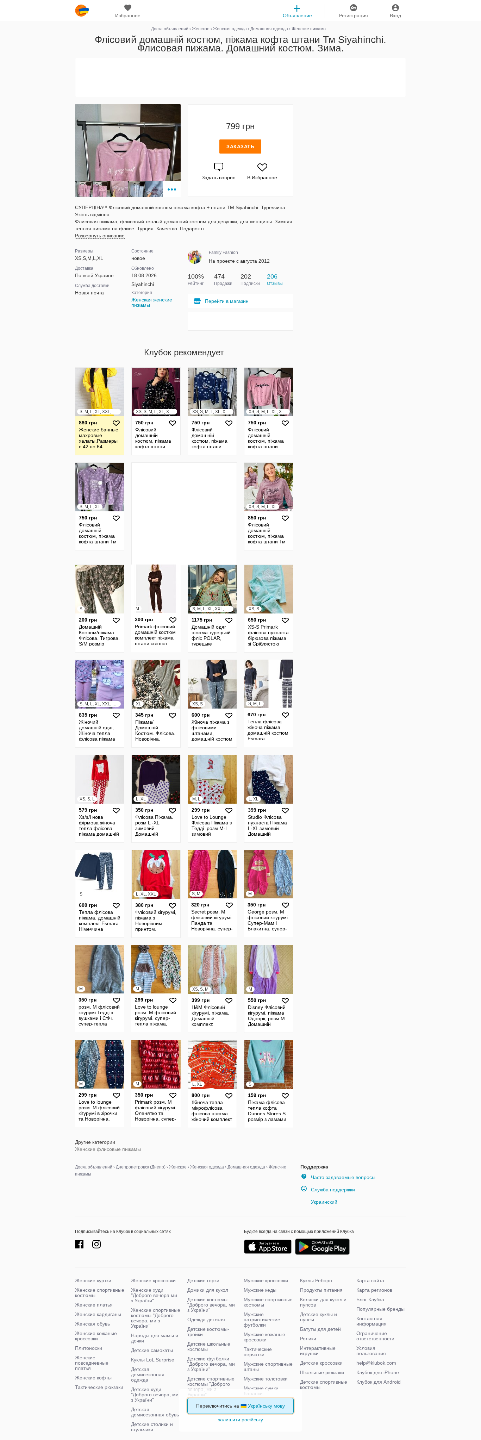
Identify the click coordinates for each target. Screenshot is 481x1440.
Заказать (240, 146)
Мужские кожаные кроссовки (264, 1337)
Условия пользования (371, 1350)
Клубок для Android (378, 1382)
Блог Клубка (370, 1299)
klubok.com (82, 11)
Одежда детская (206, 1319)
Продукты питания (321, 1290)
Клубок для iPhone (377, 1372)
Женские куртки (93, 1280)
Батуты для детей (320, 1329)
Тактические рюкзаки (99, 1387)
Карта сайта (370, 1280)
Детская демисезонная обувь (155, 1412)
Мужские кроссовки (266, 1280)
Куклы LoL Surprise (152, 1360)
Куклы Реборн (316, 1280)
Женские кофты (93, 1377)
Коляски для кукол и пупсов (323, 1302)
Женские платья (94, 1305)
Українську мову (266, 1406)
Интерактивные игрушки (318, 1350)
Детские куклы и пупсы (318, 1316)
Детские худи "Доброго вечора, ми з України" (155, 1394)
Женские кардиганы (98, 1314)
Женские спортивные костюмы (99, 1292)
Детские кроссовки (321, 1363)
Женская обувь (92, 1324)
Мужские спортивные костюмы (268, 1302)
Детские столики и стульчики (152, 1426)
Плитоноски (88, 1348)
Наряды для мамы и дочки (154, 1338)
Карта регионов (374, 1290)
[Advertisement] (240, 77)
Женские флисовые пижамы (108, 1149)
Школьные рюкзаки (322, 1372)
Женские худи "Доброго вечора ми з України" (154, 1295)
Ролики (308, 1338)
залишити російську (240, 1419)
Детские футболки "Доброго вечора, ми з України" (211, 1364)
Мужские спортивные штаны (268, 1366)
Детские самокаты (152, 1350)
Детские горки (203, 1280)
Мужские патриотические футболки (262, 1319)
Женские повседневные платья (91, 1363)
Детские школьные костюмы (208, 1346)
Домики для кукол (207, 1290)
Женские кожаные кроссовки (96, 1335)
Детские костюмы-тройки (208, 1331)
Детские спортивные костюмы (323, 1384)
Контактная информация (371, 1321)
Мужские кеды (260, 1290)
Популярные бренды (380, 1309)
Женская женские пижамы (151, 302)
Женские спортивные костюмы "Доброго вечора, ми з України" (155, 1318)
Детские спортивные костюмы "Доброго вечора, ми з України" (211, 1386)
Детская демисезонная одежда (147, 1374)
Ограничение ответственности (375, 1335)
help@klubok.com (376, 1363)
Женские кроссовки (153, 1280)
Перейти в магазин (227, 301)
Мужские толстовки (266, 1379)
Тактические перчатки (258, 1351)
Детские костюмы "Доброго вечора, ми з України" (211, 1305)
